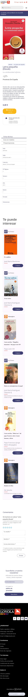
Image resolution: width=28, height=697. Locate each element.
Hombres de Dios (8, 485)
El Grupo (16, 2)
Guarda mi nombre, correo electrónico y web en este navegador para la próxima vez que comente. (13, 550)
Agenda (21, 2)
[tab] (14, 136)
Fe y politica (7, 257)
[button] (23, 20)
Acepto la (9, 588)
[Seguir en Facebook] (14, 618)
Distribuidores (4, 648)
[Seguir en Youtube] (26, 618)
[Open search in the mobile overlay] (12, 7)
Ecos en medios (8, 140)
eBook (10, 64)
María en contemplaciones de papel (13, 386)
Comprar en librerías (13, 121)
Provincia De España (11, 79)
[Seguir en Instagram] (22, 618)
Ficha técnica (8, 136)
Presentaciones (8, 143)
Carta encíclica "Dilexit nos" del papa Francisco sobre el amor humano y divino (12, 436)
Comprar (17, 265)
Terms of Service (23, 694)
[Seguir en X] (18, 618)
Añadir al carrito (10, 111)
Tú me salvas (7, 298)
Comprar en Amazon (13, 122)
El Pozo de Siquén (19, 64)
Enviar (21, 555)
